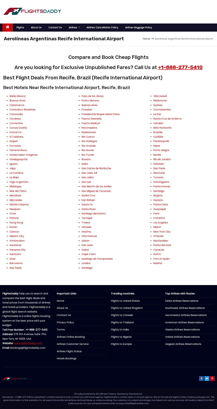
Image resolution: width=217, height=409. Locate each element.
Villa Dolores (89, 236)
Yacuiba (158, 123)
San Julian (87, 177)
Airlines (73, 27)
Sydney (157, 105)
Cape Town (88, 254)
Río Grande (88, 146)
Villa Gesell (160, 96)
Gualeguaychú (18, 159)
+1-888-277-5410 (180, 67)
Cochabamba (162, 109)
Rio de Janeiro (162, 159)
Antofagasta (161, 182)
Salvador (158, 164)
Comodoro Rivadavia (22, 109)
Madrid (157, 263)
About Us (36, 27)
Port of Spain (161, 259)
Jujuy (13, 168)
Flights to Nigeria (121, 337)
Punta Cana (160, 204)
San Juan (87, 245)
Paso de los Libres (92, 96)
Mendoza (15, 195)
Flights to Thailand (122, 322)
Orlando (158, 236)
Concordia (16, 114)
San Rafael (88, 200)
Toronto (158, 177)
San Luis (86, 182)
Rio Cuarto (88, 137)
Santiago (86, 268)
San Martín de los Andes (96, 186)
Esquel (13, 141)
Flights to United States (125, 301)
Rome (13, 227)
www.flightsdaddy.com (28, 343)
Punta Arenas (161, 186)
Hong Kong (16, 222)
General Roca (18, 150)
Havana (158, 200)
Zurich (157, 254)
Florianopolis (161, 141)
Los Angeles (160, 222)
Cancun (14, 231)
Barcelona (16, 263)
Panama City (18, 250)
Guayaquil (159, 209)
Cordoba (15, 118)
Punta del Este (162, 245)
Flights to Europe (121, 344)
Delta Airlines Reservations (181, 301)
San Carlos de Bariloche (96, 168)
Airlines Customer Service (73, 344)
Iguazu (13, 164)
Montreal (159, 173)
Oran (13, 213)
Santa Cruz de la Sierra (167, 118)
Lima (12, 259)
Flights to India (120, 329)
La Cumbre (16, 173)
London (86, 263)
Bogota (157, 195)
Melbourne (160, 100)
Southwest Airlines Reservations (185, 308)
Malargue (15, 186)
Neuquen (15, 209)
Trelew (85, 222)
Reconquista (89, 128)
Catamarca (17, 105)
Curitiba (158, 137)
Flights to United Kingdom (127, 308)
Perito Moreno (90, 100)
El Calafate (16, 137)
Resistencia (88, 132)
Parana (14, 218)
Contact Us (55, 27)
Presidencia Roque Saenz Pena (100, 114)
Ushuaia (86, 227)
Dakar (85, 250)
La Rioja (14, 177)
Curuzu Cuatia (18, 128)
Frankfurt (159, 218)
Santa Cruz (88, 195)
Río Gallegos (89, 141)
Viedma (86, 231)
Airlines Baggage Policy (138, 27)
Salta (84, 164)
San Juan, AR (89, 173)
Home (146, 38)
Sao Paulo (16, 268)
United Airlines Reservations (182, 337)
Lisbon (85, 241)
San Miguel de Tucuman (96, 191)
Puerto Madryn (90, 123)
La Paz (157, 114)
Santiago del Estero (93, 213)
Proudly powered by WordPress (91, 393)
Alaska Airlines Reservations (182, 329)
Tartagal (86, 218)
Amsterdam (17, 241)
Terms (61, 329)
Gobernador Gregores (24, 155)
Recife (157, 155)
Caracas (158, 250)
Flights (20, 27)
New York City (161, 231)
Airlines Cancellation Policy (102, 27)
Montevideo (160, 241)
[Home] (7, 27)
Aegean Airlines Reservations (183, 344)
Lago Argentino (19, 182)
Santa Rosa (88, 209)
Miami (157, 227)
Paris (156, 213)
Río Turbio (87, 155)
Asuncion (15, 254)
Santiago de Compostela (96, 259)
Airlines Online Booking (71, 337)
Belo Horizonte (162, 128)
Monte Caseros (19, 204)
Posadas (86, 109)
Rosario (86, 159)
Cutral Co (15, 132)
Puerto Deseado (91, 118)
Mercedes (16, 200)
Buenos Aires (17, 100)
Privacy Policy (65, 322)
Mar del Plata (18, 191)
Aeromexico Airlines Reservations (186, 315)
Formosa (15, 146)
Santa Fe (86, 204)
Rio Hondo (87, 150)
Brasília (157, 132)
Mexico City (17, 236)
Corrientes (16, 123)
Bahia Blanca (18, 96)
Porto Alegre (161, 150)
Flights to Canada (122, 315)
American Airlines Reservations (184, 322)
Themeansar (135, 393)
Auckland (15, 245)
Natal (156, 146)
